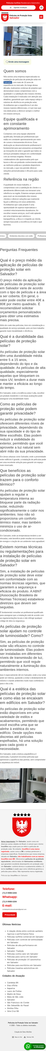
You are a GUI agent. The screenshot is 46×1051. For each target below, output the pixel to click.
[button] (41, 17)
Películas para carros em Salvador (22, 956)
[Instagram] (41, 7)
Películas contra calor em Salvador (22, 954)
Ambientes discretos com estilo (14, 236)
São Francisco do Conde (18, 1002)
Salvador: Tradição (15, 951)
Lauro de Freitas (14, 991)
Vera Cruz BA (13, 1011)
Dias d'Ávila (12, 985)
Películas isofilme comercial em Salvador (25, 937)
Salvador (8, 82)
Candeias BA (12, 982)
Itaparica (11, 988)
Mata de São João (15, 997)
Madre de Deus (14, 994)
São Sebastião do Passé (18, 1005)
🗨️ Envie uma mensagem (17, 62)
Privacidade (9, 915)
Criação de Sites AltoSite (23, 1032)
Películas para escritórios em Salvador (24, 965)
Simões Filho (12, 1008)
